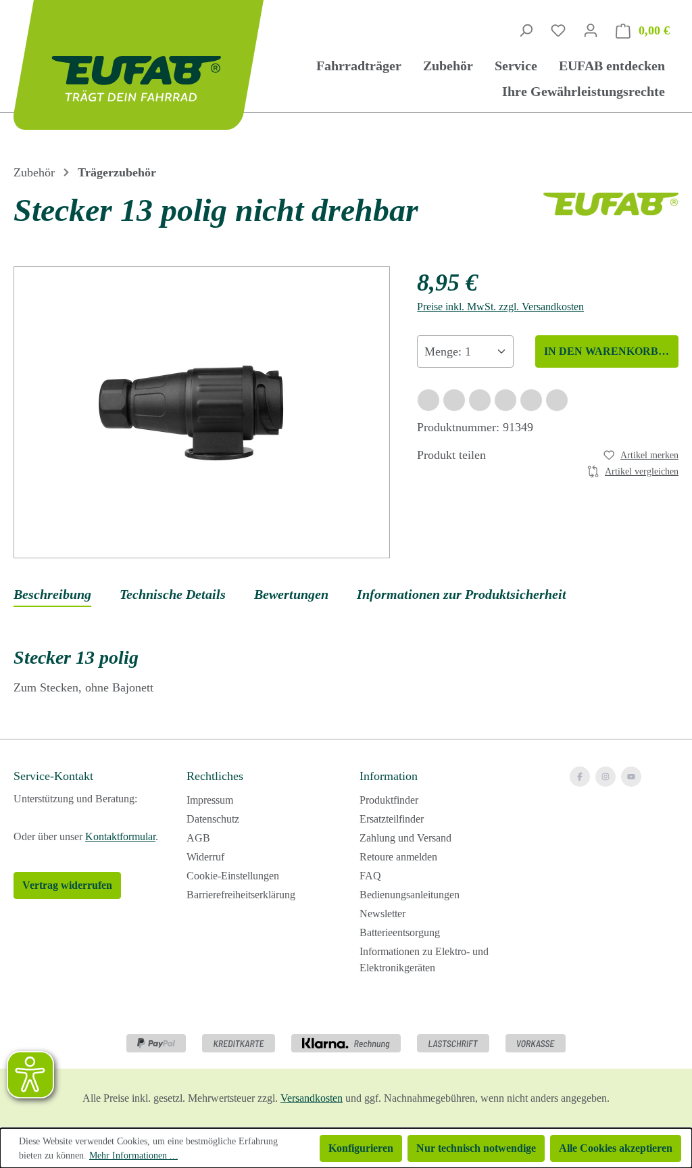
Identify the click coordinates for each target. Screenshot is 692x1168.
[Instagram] (605, 776)
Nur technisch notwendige (476, 1148)
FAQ (370, 875)
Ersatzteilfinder (392, 819)
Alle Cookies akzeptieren (615, 1148)
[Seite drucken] (557, 400)
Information (389, 776)
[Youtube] (631, 776)
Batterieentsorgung (400, 932)
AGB (198, 838)
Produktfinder (389, 800)
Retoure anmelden (398, 856)
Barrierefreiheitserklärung (241, 894)
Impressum (210, 800)
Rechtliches (215, 776)
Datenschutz (213, 819)
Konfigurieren (360, 1148)
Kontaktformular (120, 836)
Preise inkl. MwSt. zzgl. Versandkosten (500, 306)
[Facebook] (580, 776)
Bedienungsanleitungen (410, 894)
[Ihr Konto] (590, 30)
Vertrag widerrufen (67, 885)
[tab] (52, 595)
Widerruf (205, 856)
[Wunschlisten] (558, 30)
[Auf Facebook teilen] (428, 400)
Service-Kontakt (53, 776)
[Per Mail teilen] (531, 400)
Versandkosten (311, 1098)
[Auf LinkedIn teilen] (505, 400)
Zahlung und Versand (405, 838)
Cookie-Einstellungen (233, 875)
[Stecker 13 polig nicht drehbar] (201, 411)
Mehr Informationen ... (133, 1155)
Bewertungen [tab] (291, 594)
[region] (201, 412)
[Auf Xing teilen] (480, 400)
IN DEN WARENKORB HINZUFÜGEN (611, 351)
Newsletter (382, 913)
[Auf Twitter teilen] (454, 400)
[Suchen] (526, 30)
